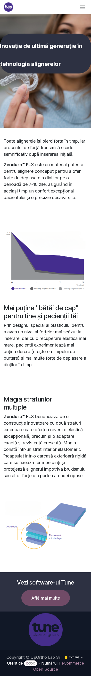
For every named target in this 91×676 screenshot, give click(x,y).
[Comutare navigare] (82, 7)
